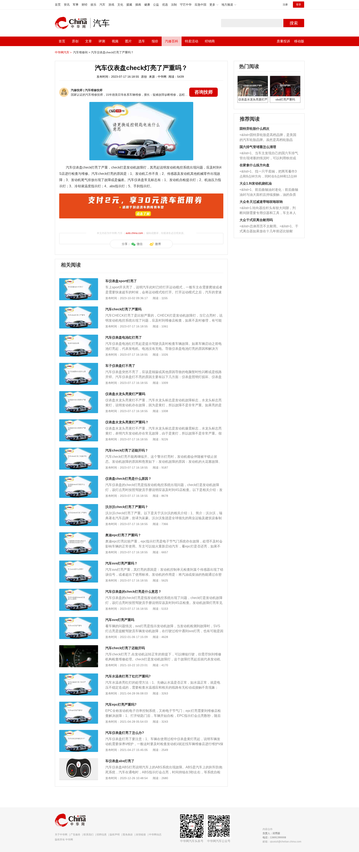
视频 (115, 41)
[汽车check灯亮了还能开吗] (78, 647)
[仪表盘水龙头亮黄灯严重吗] (78, 393)
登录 (298, 4)
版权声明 (115, 834)
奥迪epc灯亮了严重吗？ (123, 535)
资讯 (67, 4)
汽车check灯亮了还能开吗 (125, 648)
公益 (156, 4)
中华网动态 (155, 834)
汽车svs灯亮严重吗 (119, 620)
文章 (88, 41)
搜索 (294, 23)
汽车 (102, 4)
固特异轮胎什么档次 (254, 128)
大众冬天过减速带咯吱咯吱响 (261, 201)
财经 (84, 4)
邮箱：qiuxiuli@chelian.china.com (282, 841)
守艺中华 (186, 4)
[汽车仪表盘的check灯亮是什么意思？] (78, 590)
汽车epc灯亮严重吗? (120, 704)
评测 (101, 41)
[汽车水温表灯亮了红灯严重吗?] (78, 675)
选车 (141, 41)
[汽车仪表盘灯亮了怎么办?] (78, 732)
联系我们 (88, 834)
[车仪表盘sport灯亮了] (78, 280)
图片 (128, 41)
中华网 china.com (72, 23)
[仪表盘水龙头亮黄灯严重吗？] (78, 421)
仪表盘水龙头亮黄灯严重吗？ (127, 422)
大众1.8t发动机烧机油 (256, 183)
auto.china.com (134, 233)
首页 (58, 4)
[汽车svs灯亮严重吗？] (78, 562)
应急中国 (200, 4)
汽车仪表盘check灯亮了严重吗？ (112, 52)
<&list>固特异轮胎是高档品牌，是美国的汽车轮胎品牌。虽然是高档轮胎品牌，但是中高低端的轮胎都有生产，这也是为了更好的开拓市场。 (268, 137)
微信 (140, 244)
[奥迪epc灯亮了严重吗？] (78, 534)
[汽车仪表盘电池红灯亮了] (78, 336)
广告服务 (75, 834)
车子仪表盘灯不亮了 (120, 365)
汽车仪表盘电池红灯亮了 (123, 337)
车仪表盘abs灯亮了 (119, 761)
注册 (285, 4)
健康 (147, 4)
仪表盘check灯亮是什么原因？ (128, 478)
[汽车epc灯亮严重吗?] (78, 703)
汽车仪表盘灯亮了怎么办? (124, 732)
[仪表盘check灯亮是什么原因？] (78, 478)
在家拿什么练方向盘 (254, 165)
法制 (174, 4)
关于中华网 (61, 834)
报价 (155, 41)
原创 (75, 41)
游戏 (111, 4)
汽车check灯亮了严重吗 (123, 309)
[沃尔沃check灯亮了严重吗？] (78, 506)
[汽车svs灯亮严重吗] (78, 619)
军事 (76, 4)
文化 (120, 4)
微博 (158, 244)
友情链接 (141, 834)
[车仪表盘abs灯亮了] (78, 760)
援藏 (129, 4)
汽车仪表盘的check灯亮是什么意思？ (133, 591)
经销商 (210, 41)
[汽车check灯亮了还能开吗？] (78, 449)
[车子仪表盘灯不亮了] (78, 365)
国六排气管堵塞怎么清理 (258, 147)
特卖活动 (191, 41)
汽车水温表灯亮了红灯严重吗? (128, 676)
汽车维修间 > (81, 52)
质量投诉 (283, 41)
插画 (138, 4)
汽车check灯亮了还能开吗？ (126, 450)
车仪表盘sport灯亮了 (121, 281)
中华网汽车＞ (63, 52)
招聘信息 (102, 834)
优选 (165, 4)
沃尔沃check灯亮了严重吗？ (126, 507)
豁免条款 (128, 834)
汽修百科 (171, 41)
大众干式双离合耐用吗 (256, 220)
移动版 (299, 41)
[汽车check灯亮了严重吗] (78, 308)
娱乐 (93, 4)
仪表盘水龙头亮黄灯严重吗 (125, 394)
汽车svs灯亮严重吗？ (121, 563)
